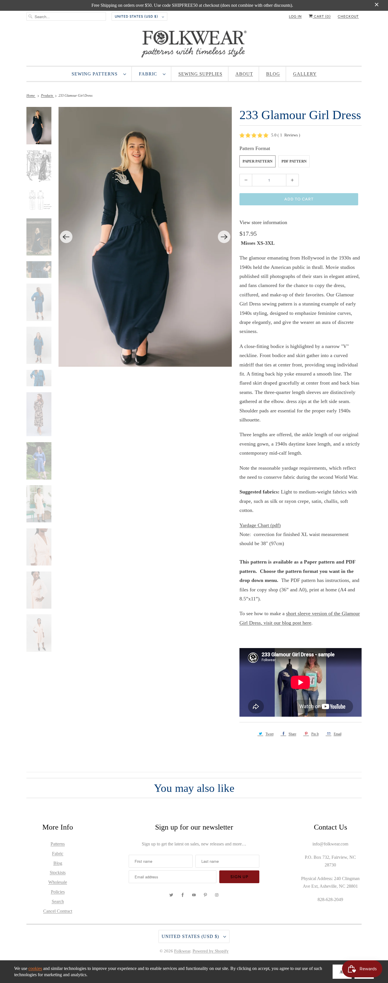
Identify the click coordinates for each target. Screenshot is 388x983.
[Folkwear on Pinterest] (205, 895)
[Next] (224, 237)
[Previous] (66, 237)
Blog (273, 73)
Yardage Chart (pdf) (260, 525)
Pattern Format (254, 148)
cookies (35, 968)
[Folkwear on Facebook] (182, 895)
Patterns (58, 843)
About (244, 73)
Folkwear (182, 951)
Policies (58, 891)
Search (58, 901)
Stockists (58, 872)
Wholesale (57, 882)
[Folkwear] (194, 45)
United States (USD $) (137, 16)
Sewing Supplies (200, 73)
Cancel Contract (57, 911)
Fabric (149, 73)
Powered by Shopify (211, 951)
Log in (295, 16)
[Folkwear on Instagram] (216, 895)
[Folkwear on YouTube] (194, 895)
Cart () (322, 16)
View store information (263, 222)
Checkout (348, 16)
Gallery (305, 73)
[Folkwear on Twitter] (171, 895)
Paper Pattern (257, 161)
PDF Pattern (293, 161)
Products (47, 96)
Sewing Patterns (96, 73)
